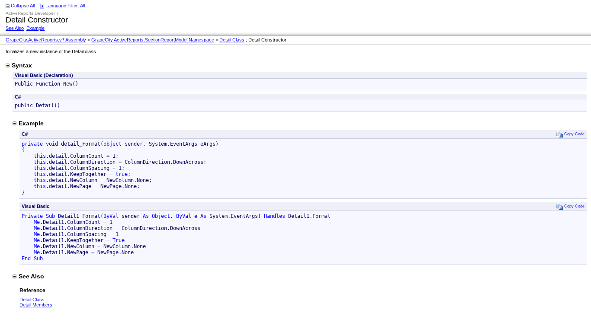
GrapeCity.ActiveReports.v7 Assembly (46, 39)
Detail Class (231, 39)
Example (35, 28)
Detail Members (35, 304)
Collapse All (23, 5)
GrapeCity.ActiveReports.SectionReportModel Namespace (152, 39)
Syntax (22, 65)
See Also (15, 28)
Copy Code (574, 133)
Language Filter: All (65, 5)
